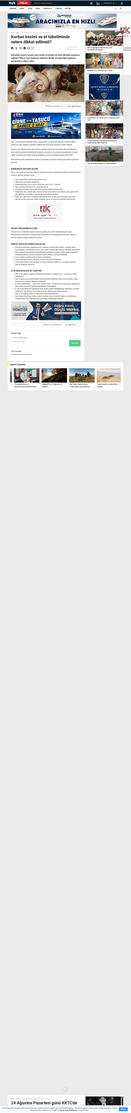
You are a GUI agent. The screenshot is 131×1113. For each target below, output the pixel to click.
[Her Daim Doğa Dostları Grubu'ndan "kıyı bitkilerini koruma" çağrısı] (52, 375)
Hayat (12, 32)
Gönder (75, 343)
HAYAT (22, 9)
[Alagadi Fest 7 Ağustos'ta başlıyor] (24, 375)
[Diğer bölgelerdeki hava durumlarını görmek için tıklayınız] (116, 3)
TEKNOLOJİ (47, 9)
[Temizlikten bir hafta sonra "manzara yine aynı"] (104, 108)
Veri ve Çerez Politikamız (68, 1110)
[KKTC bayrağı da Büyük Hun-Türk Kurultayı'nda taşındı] (104, 38)
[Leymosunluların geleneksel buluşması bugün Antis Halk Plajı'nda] (104, 131)
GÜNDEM (12, 9)
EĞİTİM (68, 9)
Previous (86, 157)
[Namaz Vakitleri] (98, 3)
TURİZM (58, 9)
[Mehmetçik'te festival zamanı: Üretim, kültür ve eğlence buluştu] (104, 154)
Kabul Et (123, 1109)
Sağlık (17, 32)
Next (122, 157)
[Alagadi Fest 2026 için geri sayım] (104, 61)
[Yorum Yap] (33, 48)
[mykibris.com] (20, 3)
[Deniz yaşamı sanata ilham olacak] (79, 375)
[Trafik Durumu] (91, 3)
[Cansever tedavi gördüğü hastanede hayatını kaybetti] (104, 1104)
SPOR (30, 9)
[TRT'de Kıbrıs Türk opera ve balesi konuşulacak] (107, 375)
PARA (38, 9)
